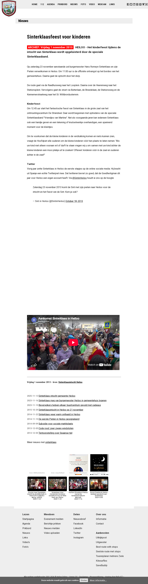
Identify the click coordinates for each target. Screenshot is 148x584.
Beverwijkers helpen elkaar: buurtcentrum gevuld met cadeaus (70, 405)
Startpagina (28, 519)
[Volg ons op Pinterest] (146, 8)
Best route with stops (107, 546)
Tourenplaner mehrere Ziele (110, 556)
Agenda (51, 4)
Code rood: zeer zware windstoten (56, 428)
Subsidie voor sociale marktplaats (56, 423)
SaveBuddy (101, 565)
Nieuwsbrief (79, 519)
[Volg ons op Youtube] (140, 8)
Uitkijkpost (101, 537)
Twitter (77, 533)
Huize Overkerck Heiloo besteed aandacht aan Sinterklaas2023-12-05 (98, 495)
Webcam (102, 4)
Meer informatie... (98, 580)
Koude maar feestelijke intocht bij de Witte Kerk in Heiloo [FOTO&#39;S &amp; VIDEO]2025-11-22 (36, 496)
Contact (100, 523)
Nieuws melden (52, 528)
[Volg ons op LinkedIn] (134, 8)
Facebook (78, 523)
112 (42, 4)
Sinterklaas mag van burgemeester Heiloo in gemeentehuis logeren (73, 400)
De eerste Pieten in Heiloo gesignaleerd (59, 419)
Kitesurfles (101, 560)
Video (92, 4)
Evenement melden (53, 519)
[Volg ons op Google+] (137, 8)
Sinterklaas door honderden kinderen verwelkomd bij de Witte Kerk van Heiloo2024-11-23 (57, 496)
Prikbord (62, 4)
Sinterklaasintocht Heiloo (70, 382)
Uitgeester (101, 542)
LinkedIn (77, 528)
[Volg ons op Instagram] (143, 8)
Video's (26, 542)
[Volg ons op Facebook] (128, 8)
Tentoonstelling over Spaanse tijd (55, 433)
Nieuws (74, 4)
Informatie (101, 519)
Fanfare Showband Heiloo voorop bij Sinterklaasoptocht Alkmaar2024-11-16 (78, 496)
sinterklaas (50, 442)
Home (34, 4)
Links (112, 4)
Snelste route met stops (108, 551)
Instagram (78, 537)
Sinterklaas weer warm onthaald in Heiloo (59, 414)
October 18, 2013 (74, 201)
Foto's (25, 546)
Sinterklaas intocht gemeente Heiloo (57, 396)
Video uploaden (52, 533)
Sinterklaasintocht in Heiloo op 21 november (61, 409)
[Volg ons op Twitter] (131, 8)
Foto (83, 4)
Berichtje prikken (52, 523)
